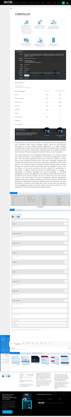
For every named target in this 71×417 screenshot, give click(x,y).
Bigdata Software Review (15, 349)
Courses (48, 2)
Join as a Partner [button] (7, 412)
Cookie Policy (50, 399)
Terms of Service (39, 399)
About (38, 398)
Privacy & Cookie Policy (24, 386)
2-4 (18, 202)
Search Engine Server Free (23, 349)
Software (31, 2)
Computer (63, 204)
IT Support (48, 201)
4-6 (18, 201)
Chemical (63, 201)
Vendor (60, 399)
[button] (13, 216)
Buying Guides (16, 2)
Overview (7, 356)
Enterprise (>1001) (33, 201)
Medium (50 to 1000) (33, 199)
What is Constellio (5, 359)
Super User (48, 199)
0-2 (18, 204)
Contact (60, 398)
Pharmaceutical (63, 202)
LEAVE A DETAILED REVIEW (5, 362)
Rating (8, 358)
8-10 (18, 198)
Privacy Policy (50, 398)
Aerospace (63, 198)
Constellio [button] (27, 75)
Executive (48, 204)
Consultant (48, 202)
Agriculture (63, 199)
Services (37, 2)
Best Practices (24, 2)
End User (48, 198)
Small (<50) (33, 198)
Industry (42, 2)
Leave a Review (18, 209)
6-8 (18, 199)
